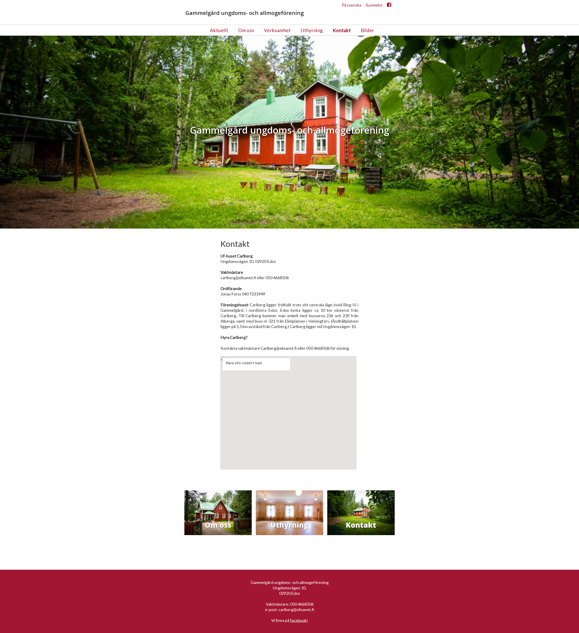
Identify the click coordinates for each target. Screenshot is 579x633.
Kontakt (342, 30)
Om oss (246, 30)
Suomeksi (374, 4)
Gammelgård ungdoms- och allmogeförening (244, 12)
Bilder (367, 30)
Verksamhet (277, 30)
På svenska (351, 4)
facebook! (299, 620)
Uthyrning (312, 30)
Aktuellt (219, 30)
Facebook (389, 5)
